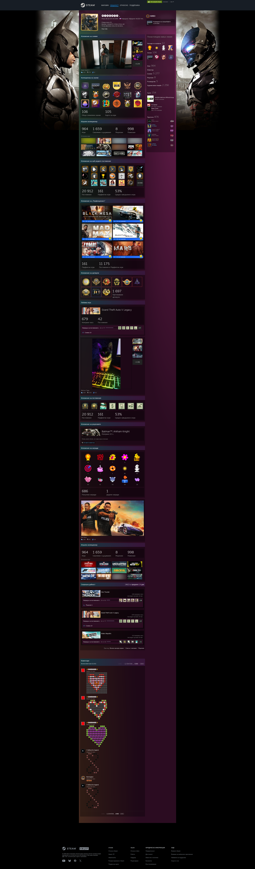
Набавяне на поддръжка (178, 857)
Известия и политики (152, 857)
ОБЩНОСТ (114, 5)
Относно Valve (135, 851)
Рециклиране (134, 861)
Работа (133, 854)
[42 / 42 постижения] (128, 237)
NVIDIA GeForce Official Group (164, 97)
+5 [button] (140, 642)
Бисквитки (149, 861)
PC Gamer (154, 104)
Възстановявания (151, 864)
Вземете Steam (175, 851)
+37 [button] (139, 328)
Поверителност (150, 851)
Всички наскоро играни (117, 648)
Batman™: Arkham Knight (115, 431)
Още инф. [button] (105, 29)
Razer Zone (154, 108)
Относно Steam (113, 851)
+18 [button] (141, 600)
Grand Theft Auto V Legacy (117, 309)
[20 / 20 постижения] (97, 255)
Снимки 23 (88, 332)
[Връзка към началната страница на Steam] (88, 7)
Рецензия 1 (89, 605)
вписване (165, 1)
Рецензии (141, 648)
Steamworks (112, 857)
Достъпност (149, 854)
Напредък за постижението (90, 328)
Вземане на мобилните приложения (182, 854)
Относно (124, 5)
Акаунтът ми (175, 861)
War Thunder (105, 592)
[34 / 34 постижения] (128, 219)
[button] (160, 16)
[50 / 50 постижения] (97, 219)
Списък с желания (131, 648)
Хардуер (133, 857)
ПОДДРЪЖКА (134, 5)
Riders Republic (106, 633)
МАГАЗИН (105, 5)
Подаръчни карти (113, 864)
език (171, 1)
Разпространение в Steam (116, 861)
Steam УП (111, 854)
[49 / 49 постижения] (97, 237)
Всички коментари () (88, 663)
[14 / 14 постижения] (128, 255)
